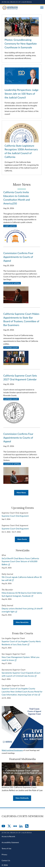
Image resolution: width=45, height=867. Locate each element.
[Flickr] (15, 826)
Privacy (4, 854)
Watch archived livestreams (12, 750)
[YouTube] (3, 826)
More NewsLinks (22, 622)
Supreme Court (11, 347)
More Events (22, 539)
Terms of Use (6, 848)
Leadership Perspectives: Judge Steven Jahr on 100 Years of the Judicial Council (21, 94)
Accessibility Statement (10, 842)
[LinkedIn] (21, 826)
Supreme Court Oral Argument (15, 516)
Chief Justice (10, 226)
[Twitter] (9, 826)
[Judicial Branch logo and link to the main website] (22, 2)
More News (21, 493)
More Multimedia (22, 798)
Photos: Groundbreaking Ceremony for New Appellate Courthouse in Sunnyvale (21, 44)
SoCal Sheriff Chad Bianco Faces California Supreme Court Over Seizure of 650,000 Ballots (20, 562)
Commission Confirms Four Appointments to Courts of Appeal (18, 257)
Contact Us (6, 860)
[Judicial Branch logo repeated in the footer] (22, 832)
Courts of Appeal (12, 283)
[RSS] (26, 826)
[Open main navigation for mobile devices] (42, 8)
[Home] (20, 8)
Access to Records (8, 836)
